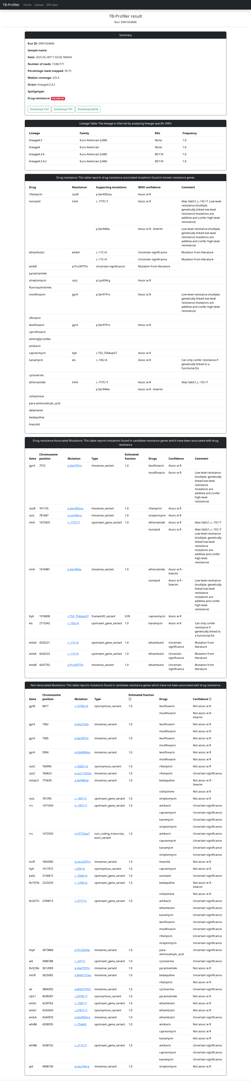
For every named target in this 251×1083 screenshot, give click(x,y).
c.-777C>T (74, 522)
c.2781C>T (81, 1010)
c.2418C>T (81, 996)
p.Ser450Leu (75, 508)
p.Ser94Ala (74, 569)
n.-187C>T (81, 805)
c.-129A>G (81, 883)
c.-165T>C (81, 798)
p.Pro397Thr (76, 665)
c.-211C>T (81, 1045)
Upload (39, 5)
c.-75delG (81, 1024)
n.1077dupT (82, 833)
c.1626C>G (81, 766)
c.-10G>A (73, 623)
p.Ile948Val (82, 780)
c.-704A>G (81, 876)
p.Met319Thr (83, 989)
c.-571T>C (81, 901)
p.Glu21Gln (82, 724)
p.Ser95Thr (82, 738)
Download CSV (39, 109)
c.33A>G (80, 869)
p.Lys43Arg (75, 515)
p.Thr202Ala (82, 950)
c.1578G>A (81, 706)
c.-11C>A (73, 642)
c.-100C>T (81, 1003)
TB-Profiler (11, 4)
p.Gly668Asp (82, 752)
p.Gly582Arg (82, 1017)
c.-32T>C (80, 961)
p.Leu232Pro (83, 862)
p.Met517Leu (83, 975)
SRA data (52, 5)
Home (27, 5)
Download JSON (88, 109)
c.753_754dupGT (78, 616)
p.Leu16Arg (82, 1066)
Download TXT (63, 109)
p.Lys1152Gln (83, 773)
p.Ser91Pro (75, 465)
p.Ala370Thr (82, 968)
